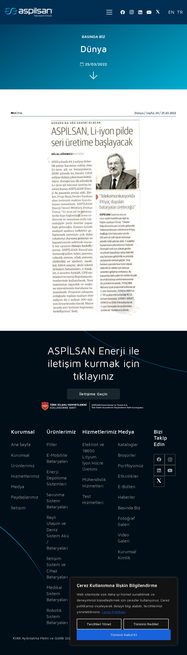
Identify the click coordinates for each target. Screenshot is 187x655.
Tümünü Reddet (146, 624)
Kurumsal (20, 455)
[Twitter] (157, 12)
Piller (52, 444)
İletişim (18, 507)
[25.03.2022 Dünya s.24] (93, 208)
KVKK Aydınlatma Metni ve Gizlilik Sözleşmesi (47, 638)
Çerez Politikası (113, 612)
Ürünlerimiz (23, 465)
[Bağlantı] (28, 12)
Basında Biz (93, 36)
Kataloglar (128, 444)
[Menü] (109, 12)
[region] (123, 611)
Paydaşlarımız (24, 497)
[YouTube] (149, 12)
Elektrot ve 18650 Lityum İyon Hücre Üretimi (93, 457)
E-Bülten (126, 486)
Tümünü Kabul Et (123, 635)
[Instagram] (131, 12)
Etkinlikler (128, 476)
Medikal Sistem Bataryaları (57, 593)
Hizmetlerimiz (25, 476)
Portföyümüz (130, 465)
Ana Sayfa (20, 444)
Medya (17, 486)
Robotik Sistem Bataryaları (57, 616)
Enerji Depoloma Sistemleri (56, 477)
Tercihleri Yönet (99, 624)
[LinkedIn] (140, 12)
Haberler (126, 497)
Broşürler (127, 455)
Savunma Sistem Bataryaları (57, 500)
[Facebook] (122, 12)
